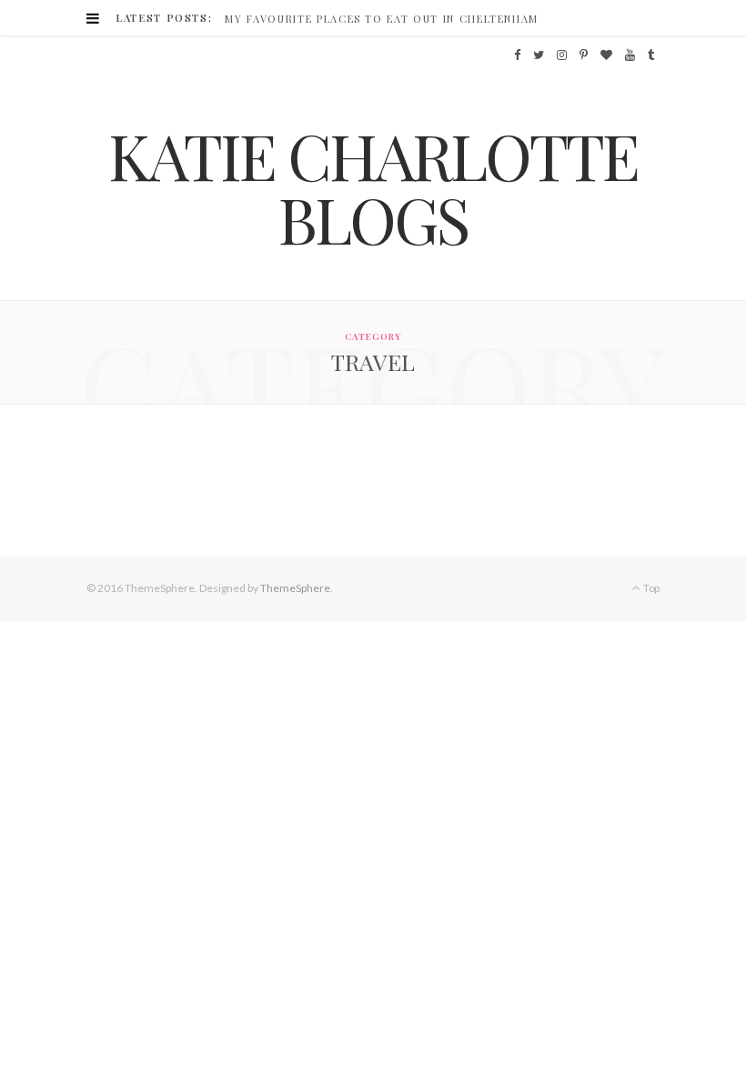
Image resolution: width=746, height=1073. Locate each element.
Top (650, 588)
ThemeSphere (295, 588)
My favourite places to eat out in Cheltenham (382, 19)
